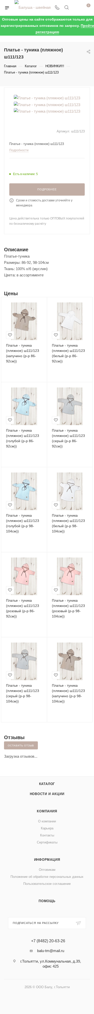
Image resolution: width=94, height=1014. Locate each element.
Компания (47, 811)
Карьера (47, 828)
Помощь (47, 901)
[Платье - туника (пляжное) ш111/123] (47, 97)
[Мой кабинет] (76, 8)
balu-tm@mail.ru (50, 951)
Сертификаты (47, 842)
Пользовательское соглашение (47, 884)
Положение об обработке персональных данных (47, 877)
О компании (47, 821)
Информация (47, 860)
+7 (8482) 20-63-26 (48, 941)
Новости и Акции (47, 794)
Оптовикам (47, 870)
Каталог (47, 784)
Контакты (47, 835)
